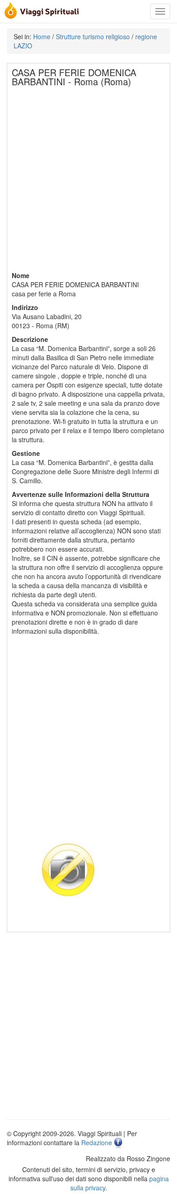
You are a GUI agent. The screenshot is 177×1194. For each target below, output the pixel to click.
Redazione (96, 1142)
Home (41, 36)
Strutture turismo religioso (93, 36)
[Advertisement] (88, 182)
